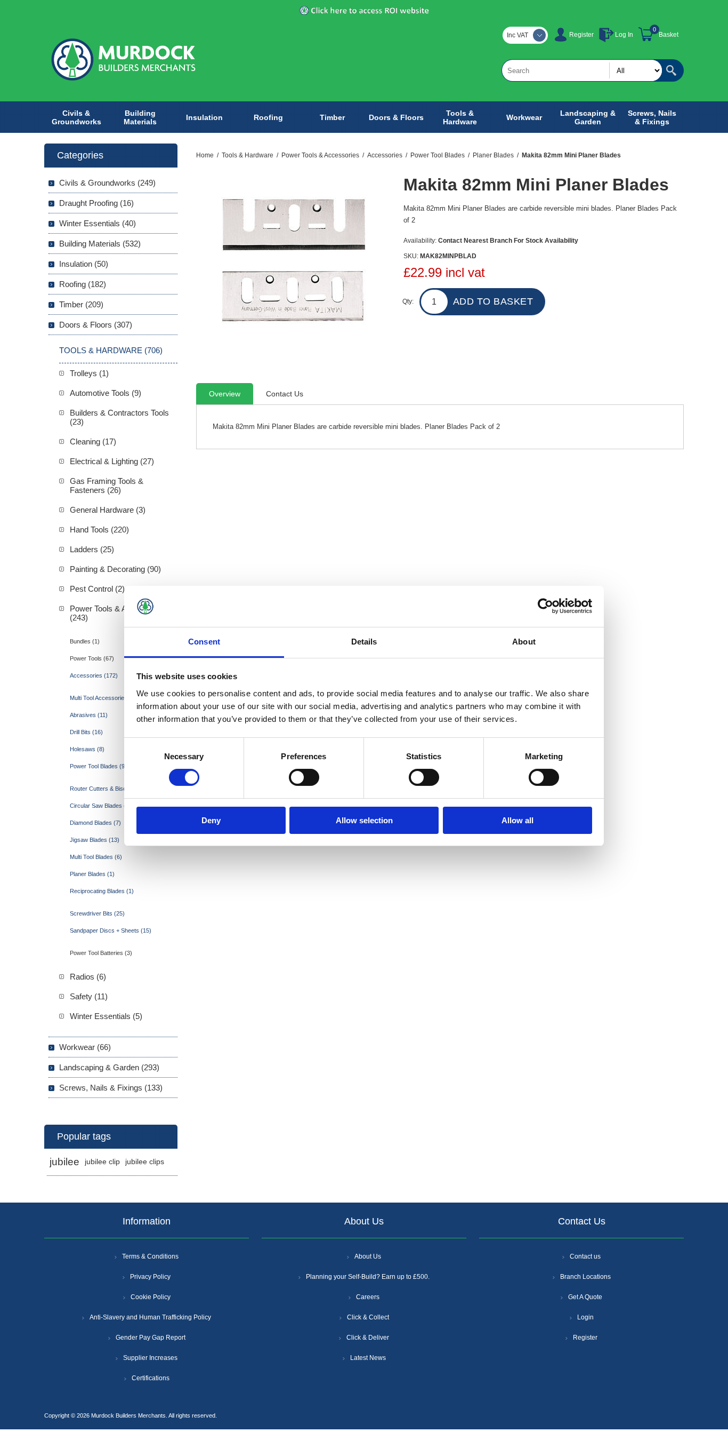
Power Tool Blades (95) (100, 766)
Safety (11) (89, 996)
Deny (211, 820)
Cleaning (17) (93, 441)
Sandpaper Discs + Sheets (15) (110, 930)
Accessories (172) (94, 675)
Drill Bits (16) (86, 732)
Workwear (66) (85, 1047)
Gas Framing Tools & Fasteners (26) (106, 485)
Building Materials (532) (100, 243)
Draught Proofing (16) (96, 203)
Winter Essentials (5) (106, 1016)
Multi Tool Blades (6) (96, 857)
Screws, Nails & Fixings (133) (111, 1087)
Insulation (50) (83, 263)
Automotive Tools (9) (105, 392)
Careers (367, 1297)
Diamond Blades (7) (95, 823)
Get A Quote (585, 1297)
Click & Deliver (367, 1337)
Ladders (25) (92, 549)
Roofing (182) (82, 284)
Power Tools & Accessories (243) (117, 613)
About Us (367, 1256)
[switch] (304, 777)
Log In (624, 34)
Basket (668, 34)
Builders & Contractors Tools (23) (119, 417)
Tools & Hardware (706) (111, 350)
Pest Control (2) (97, 588)
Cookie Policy (151, 1297)
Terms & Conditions (150, 1256)
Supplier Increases (150, 1358)
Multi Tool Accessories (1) (103, 698)
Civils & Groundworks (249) (107, 182)
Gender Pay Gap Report (150, 1337)
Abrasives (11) (89, 715)
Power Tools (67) (92, 658)
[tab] (224, 393)
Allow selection (364, 820)
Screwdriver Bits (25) (97, 913)
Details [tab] (364, 641)
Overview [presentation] (224, 393)
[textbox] (582, 70)
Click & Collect (368, 1317)
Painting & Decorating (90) (115, 569)
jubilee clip (102, 1162)
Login (585, 1317)
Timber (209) (81, 304)
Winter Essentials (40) (97, 223)
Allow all (517, 820)
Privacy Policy (150, 1276)
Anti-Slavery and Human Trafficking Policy (150, 1317)
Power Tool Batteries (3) (101, 953)
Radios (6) (88, 976)
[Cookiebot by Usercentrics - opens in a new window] (545, 606)
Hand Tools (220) (99, 529)
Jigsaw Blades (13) (94, 840)
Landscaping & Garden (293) (109, 1067)
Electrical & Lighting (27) (112, 461)
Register (581, 34)
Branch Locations (585, 1276)
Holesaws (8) (87, 749)
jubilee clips (144, 1162)
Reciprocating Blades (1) (102, 891)
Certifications (150, 1378)
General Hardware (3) (107, 509)
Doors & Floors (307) (95, 324)
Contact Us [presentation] (284, 393)
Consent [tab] (204, 641)
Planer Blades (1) (92, 874)
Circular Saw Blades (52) (102, 805)
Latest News (368, 1358)
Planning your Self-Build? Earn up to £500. (368, 1276)
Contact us (585, 1256)
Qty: (408, 301)
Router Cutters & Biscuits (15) (109, 788)
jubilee (64, 1161)
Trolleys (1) (89, 373)
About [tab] (524, 641)
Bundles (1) (85, 641)
